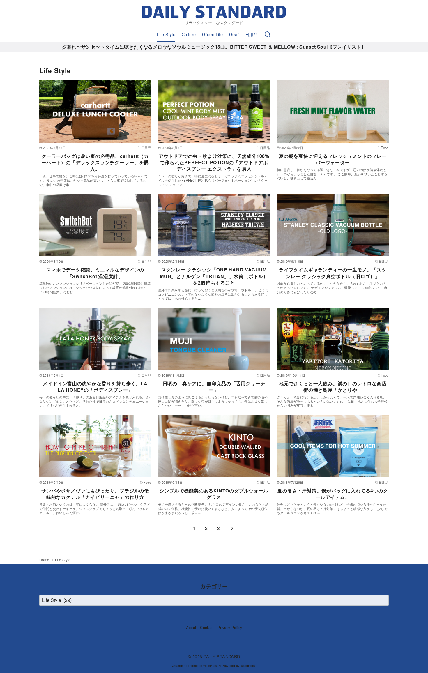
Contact (207, 627)
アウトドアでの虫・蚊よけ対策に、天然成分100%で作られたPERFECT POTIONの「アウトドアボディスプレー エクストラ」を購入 (214, 162)
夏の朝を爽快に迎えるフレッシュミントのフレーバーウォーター (333, 159)
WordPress (248, 665)
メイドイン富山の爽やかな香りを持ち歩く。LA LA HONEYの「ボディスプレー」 (95, 386)
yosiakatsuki (212, 665)
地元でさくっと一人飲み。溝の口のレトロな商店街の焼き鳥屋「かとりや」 (333, 386)
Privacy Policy (229, 627)
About (191, 627)
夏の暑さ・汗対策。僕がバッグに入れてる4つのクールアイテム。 (332, 493)
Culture (189, 34)
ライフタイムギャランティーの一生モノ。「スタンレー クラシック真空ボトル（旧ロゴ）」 (333, 272)
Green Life (212, 34)
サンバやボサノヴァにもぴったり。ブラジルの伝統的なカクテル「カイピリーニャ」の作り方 (95, 493)
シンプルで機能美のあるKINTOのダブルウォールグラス (214, 493)
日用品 (251, 34)
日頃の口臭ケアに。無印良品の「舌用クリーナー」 (214, 386)
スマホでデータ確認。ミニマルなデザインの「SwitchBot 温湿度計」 (95, 272)
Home (44, 559)
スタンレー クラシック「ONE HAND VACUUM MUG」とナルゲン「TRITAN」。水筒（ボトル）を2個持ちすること (214, 276)
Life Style (166, 34)
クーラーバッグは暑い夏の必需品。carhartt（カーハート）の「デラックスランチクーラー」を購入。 (95, 162)
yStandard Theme (185, 665)
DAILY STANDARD (222, 656)
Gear (234, 34)
